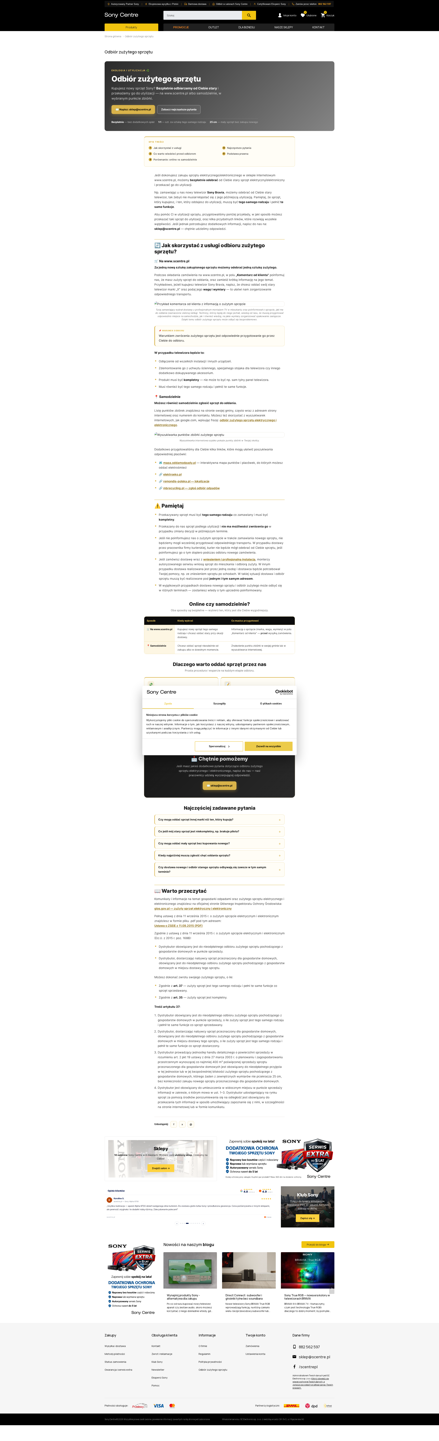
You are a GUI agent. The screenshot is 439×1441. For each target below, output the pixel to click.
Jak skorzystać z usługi (167, 148)
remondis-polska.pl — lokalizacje (186, 481)
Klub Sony (157, 1361)
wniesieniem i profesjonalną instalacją (229, 559)
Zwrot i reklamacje (162, 1354)
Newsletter (158, 1369)
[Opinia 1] (180, 1223)
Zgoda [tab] (168, 703)
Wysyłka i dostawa (115, 1346)
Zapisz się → (307, 1218)
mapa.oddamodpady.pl (179, 462)
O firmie (203, 1346)
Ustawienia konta (255, 1354)
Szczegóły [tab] (219, 703)
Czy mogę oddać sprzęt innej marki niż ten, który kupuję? (195, 819)
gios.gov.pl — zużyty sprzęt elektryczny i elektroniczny (193, 908)
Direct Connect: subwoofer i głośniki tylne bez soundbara (244, 1297)
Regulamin (204, 1354)
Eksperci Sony (159, 1377)
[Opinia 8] (195, 1223)
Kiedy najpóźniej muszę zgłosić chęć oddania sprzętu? (194, 855)
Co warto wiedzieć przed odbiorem (174, 153)
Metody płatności (115, 1354)
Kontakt (156, 1346)
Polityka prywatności (210, 1361)
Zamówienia (252, 1346)
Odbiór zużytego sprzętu (213, 1369)
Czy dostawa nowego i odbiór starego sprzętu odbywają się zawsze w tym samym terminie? (212, 869)
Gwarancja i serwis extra (118, 1369)
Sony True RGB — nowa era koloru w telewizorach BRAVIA (307, 1297)
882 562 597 (309, 1347)
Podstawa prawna (237, 153)
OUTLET (213, 27)
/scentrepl (308, 1366)
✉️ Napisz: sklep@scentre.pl (133, 109)
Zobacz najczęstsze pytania (179, 109)
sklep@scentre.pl (314, 1356)
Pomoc (155, 1385)
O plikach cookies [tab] (271, 703)
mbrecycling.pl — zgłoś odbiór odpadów (191, 488)
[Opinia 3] (184, 1223)
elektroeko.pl (172, 474)
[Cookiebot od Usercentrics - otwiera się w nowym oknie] (278, 692)
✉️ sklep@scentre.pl (219, 785)
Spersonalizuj (217, 746)
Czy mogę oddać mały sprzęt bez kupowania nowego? (194, 843)
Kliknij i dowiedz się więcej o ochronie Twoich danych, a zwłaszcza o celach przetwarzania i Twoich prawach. (313, 1383)
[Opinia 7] (193, 1223)
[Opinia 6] (191, 1223)
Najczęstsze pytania (239, 148)
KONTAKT (318, 27)
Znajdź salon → (161, 1168)
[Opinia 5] (190, 1223)
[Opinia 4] (187, 1223)
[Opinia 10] (199, 1223)
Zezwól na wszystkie (268, 746)
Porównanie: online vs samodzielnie (175, 159)
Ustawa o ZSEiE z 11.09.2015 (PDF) (178, 925)
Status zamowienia (115, 1361)
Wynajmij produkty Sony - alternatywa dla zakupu (183, 1297)
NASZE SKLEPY (284, 27)
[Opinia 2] (182, 1223)
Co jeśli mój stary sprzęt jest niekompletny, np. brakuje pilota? (198, 831)
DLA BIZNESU (247, 27)
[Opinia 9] (197, 1223)
